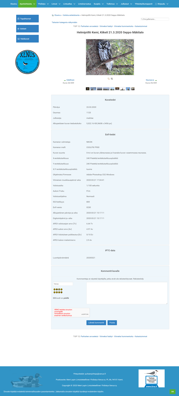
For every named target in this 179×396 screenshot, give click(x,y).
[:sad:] (59, 292)
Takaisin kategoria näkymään (64, 22)
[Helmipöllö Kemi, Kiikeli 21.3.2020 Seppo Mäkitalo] (110, 74)
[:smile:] (54, 289)
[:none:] (54, 292)
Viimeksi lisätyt (106, 26)
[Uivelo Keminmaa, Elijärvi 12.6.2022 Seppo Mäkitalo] (133, 88)
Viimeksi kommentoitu (123, 26)
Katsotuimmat (141, 26)
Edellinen (70, 80)
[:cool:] (57, 289)
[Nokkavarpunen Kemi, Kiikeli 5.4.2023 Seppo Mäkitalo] (122, 88)
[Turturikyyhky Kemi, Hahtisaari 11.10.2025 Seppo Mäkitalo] (87, 88)
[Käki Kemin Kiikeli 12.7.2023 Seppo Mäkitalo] (112, 88)
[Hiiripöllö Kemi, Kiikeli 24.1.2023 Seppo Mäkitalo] (128, 88)
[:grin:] (59, 289)
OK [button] (172, 392)
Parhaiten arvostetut (89, 26)
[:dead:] (61, 292)
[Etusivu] (27, 62)
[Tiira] (152, 379)
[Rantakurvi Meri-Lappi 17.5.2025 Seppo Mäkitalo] (93, 88)
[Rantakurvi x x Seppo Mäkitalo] (106, 88)
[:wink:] (61, 289)
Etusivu (58, 15)
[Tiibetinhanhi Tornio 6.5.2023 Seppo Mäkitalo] (117, 88)
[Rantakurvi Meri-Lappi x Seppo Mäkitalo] (99, 88)
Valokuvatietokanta (71, 15)
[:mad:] (57, 292)
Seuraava (150, 80)
